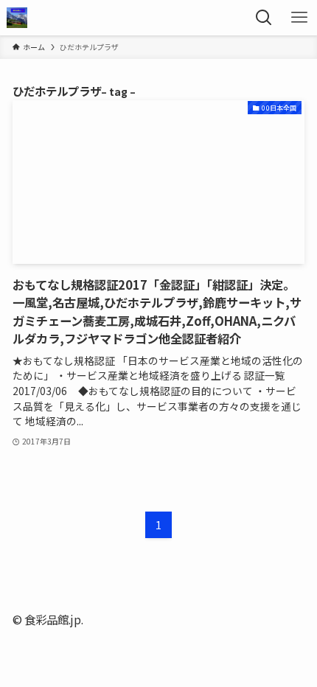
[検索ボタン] (264, 17)
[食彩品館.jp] (17, 17)
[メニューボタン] (299, 17)
